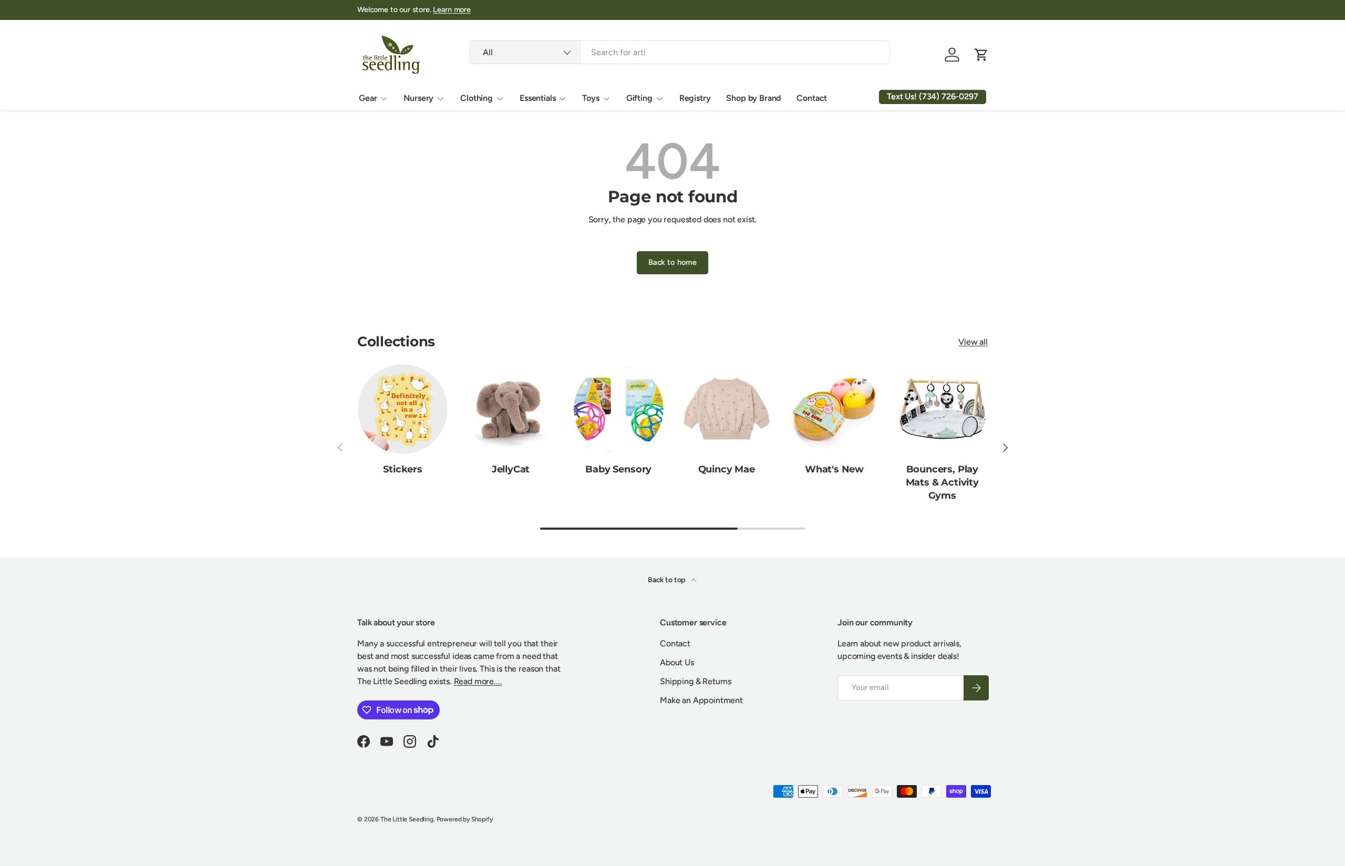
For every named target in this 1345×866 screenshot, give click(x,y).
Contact (811, 98)
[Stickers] (403, 409)
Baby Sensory (618, 469)
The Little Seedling (406, 819)
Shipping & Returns (695, 681)
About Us (677, 662)
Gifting (639, 98)
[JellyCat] (510, 409)
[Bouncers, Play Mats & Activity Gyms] (942, 409)
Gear (368, 98)
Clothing (476, 98)
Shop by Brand (753, 98)
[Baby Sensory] (619, 409)
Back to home (672, 262)
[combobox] (679, 52)
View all (973, 342)
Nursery (418, 98)
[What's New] (834, 409)
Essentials (537, 98)
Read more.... (478, 681)
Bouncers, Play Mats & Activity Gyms (942, 482)
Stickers (402, 469)
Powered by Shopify (465, 819)
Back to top (667, 579)
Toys (590, 98)
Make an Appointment (701, 700)
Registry (695, 98)
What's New (834, 469)
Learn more (451, 9)
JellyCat (511, 469)
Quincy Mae (726, 469)
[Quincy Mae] (726, 409)
